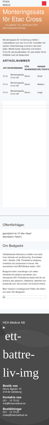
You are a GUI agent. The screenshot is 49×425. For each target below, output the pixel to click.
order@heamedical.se (15, 415)
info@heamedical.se (14, 403)
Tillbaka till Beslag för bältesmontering (20, 26)
